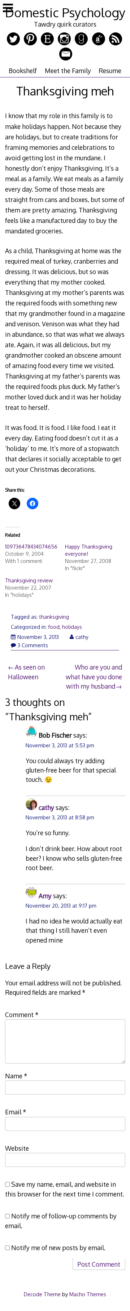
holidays (72, 627)
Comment (22, 1015)
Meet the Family (68, 71)
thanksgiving (54, 617)
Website (17, 1148)
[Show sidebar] (8, 8)
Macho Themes (87, 1294)
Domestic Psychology (65, 12)
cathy (81, 637)
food (54, 627)
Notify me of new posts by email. (58, 1248)
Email (15, 1112)
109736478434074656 (31, 546)
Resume (110, 71)
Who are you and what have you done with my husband (94, 676)
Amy (45, 896)
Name (16, 1076)
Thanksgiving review (29, 580)
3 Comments (33, 645)
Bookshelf (23, 71)
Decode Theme (42, 1294)
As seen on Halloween (26, 671)
